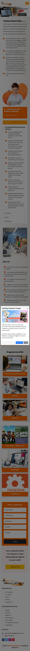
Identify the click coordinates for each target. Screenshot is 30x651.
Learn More (19, 342)
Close (25, 342)
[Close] (27, 308)
